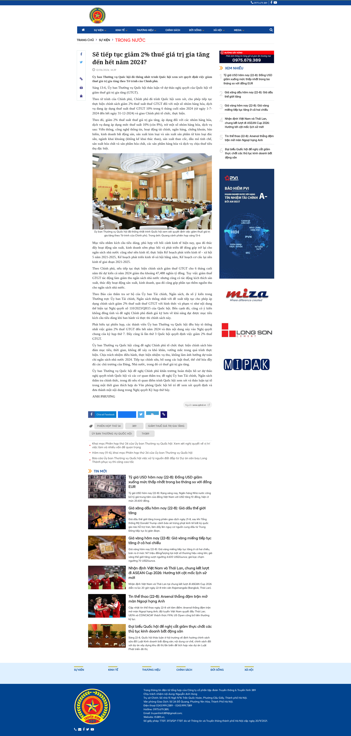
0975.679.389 (260, 2)
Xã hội (218, 30)
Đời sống (195, 30)
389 (134, 426)
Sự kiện (99, 30)
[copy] (81, 79)
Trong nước (130, 40)
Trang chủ (85, 40)
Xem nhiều (234, 68)
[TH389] (97, 15)
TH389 (145, 433)
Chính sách (172, 30)
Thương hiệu (145, 30)
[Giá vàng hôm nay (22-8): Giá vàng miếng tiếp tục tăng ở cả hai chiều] (107, 547)
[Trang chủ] (83, 30)
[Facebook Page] (271, 2)
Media (238, 30)
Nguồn (196, 405)
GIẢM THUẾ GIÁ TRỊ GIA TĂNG (166, 426)
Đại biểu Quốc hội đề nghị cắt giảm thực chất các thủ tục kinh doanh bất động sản (170, 628)
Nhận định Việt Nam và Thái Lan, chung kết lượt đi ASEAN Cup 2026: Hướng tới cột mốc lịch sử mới (169, 573)
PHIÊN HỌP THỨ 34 (109, 426)
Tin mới (100, 471)
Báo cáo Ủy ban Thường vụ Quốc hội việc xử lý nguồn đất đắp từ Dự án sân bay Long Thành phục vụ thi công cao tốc (149, 460)
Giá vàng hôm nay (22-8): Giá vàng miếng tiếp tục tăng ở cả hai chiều (170, 540)
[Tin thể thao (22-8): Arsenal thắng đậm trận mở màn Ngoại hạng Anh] (107, 606)
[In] (81, 87)
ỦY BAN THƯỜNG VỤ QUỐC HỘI (112, 433)
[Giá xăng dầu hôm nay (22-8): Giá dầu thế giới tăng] (107, 517)
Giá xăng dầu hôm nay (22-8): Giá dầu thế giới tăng (167, 510)
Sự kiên (79, 669)
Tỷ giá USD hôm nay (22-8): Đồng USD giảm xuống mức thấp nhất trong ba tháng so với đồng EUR (170, 482)
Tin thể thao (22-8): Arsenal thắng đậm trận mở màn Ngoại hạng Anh (168, 598)
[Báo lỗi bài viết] (81, 96)
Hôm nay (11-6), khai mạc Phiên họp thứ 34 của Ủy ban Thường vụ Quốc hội (142, 452)
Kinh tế (120, 30)
